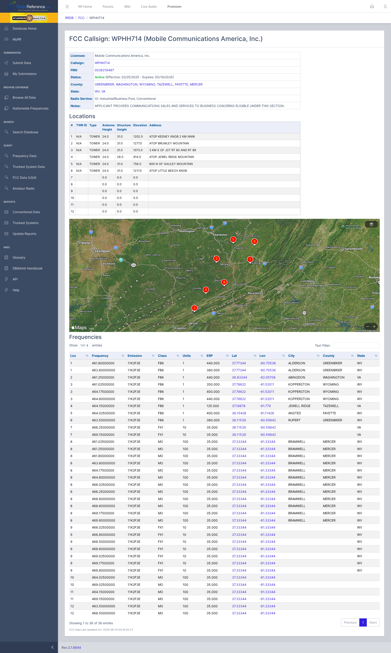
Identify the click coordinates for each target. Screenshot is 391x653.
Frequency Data (24, 156)
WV (97, 91)
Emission (135, 355)
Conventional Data (26, 212)
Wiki (127, 6)
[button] (372, 6)
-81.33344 (267, 441)
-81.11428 (267, 413)
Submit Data (22, 63)
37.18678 (239, 406)
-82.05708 (268, 377)
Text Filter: (323, 345)
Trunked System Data (29, 167)
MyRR (17, 39)
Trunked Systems (25, 223)
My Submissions (24, 74)
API (15, 279)
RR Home (85, 6)
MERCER (196, 84)
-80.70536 (268, 363)
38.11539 (239, 420)
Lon (262, 355)
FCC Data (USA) (24, 177)
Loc (73, 355)
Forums (108, 6)
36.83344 (239, 377)
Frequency (100, 355)
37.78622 (239, 384)
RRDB (69, 18)
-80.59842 (268, 420)
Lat (234, 355)
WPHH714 (102, 63)
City (291, 355)
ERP (210, 355)
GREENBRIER (104, 84)
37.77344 (239, 363)
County (328, 355)
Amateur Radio (23, 188)
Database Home (24, 28)
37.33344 (239, 441)
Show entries (85, 345)
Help (16, 290)
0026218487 (104, 70)
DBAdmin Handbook (28, 268)
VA (103, 91)
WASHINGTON (127, 84)
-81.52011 (267, 384)
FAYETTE (181, 84)
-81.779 (265, 406)
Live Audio (149, 6)
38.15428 (239, 413)
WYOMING (147, 84)
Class (162, 355)
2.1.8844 (74, 647)
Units (187, 355)
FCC (81, 18)
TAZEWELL (165, 84)
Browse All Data (24, 97)
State (361, 355)
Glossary (19, 257)
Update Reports (24, 234)
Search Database (25, 132)
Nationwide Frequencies (30, 108)
